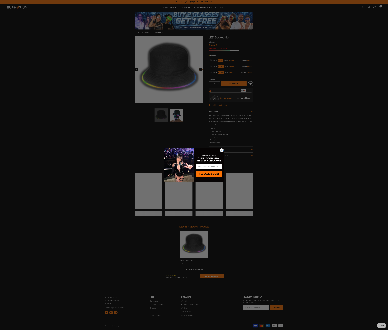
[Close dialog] (222, 150)
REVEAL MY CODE (209, 174)
